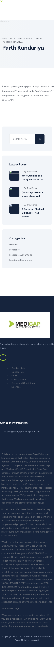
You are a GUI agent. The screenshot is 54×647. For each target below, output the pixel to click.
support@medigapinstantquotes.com (22, 431)
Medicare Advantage (20, 254)
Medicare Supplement (21, 260)
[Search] (39, 139)
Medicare (14, 249)
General (13, 244)
